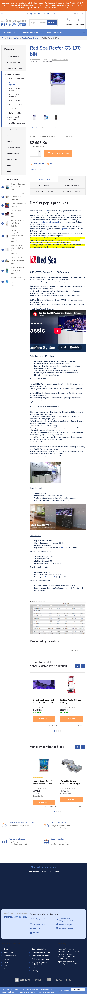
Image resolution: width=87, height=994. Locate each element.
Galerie (6, 962)
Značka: (35, 169)
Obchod (6, 966)
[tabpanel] (44, 700)
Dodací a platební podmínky (41, 952)
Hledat (52, 22)
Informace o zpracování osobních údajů (40, 963)
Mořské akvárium (13, 74)
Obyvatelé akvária (13, 148)
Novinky (6, 959)
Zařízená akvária (15, 113)
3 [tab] (58, 731)
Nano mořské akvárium (14, 118)
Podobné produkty (70, 192)
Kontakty (35, 971)
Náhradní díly (12, 159)
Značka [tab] (44, 185)
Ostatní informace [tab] (72, 185)
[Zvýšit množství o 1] (39, 151)
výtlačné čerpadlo (49, 577)
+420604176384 (65, 919)
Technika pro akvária (14, 68)
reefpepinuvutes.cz (66, 929)
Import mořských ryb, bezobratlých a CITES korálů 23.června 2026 (67, 956)
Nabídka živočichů (10, 952)
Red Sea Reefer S (15, 101)
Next (83, 666)
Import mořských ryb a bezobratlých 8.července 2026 (68, 950)
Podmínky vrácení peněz (40, 959)
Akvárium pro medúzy (17, 123)
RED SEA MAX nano (16, 79)
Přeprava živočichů (10, 956)
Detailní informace (61, 128)
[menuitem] (10, 32)
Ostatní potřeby (12, 130)
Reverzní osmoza (13, 154)
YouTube (36, 933)
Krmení (9, 142)
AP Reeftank (13, 109)
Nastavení (65, 991)
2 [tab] (56, 731)
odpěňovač (64, 229)
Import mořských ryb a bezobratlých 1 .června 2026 (67, 963)
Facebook (36, 929)
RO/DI (63, 548)
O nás (3, 14)
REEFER (45, 211)
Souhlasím (78, 989)
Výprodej (10, 165)
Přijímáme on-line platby (40, 956)
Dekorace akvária (13, 136)
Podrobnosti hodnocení (60, 60)
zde (52, 992)
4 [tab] (60, 731)
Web (5, 969)
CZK (78, 14)
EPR (33, 967)
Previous (77, 666)
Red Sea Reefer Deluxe (14, 90)
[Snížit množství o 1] (39, 154)
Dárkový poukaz (13, 56)
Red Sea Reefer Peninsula (14, 96)
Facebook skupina (66, 925)
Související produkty (42, 192)
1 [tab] (54, 731)
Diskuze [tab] (71, 179)
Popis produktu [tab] (44, 179)
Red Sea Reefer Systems (14, 84)
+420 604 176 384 (39, 925)
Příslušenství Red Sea (17, 105)
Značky (14, 172)
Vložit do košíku (60, 153)
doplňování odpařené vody (50, 222)
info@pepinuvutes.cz (40, 919)
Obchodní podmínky (39, 949)
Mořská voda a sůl (13, 62)
